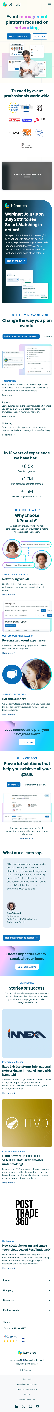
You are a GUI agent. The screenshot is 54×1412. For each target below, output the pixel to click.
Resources (8, 1300)
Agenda (6, 402)
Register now (14, 260)
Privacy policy (27, 1379)
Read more (7, 395)
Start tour (39, 36)
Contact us (27, 742)
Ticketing (7, 423)
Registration (9, 380)
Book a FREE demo (18, 36)
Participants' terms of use (27, 1389)
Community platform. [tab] (35, 784)
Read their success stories (19, 937)
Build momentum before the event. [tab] (21, 336)
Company (8, 1290)
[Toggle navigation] (49, 4)
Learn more (25, 838)
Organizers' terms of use (27, 1384)
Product (7, 1280)
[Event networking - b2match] (12, 4)
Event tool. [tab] (13, 784)
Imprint (27, 1394)
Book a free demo (27, 966)
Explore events (11, 1310)
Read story (7, 1093)
